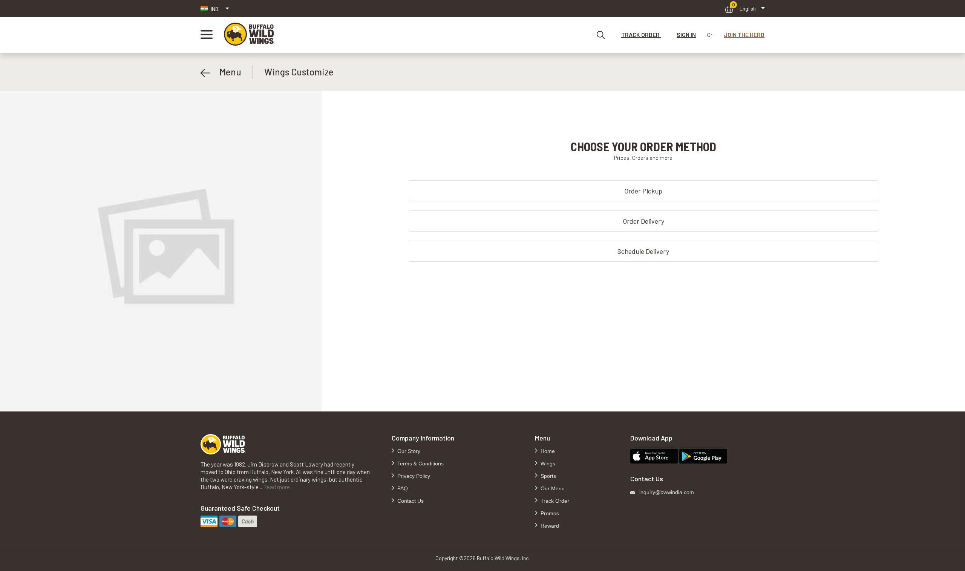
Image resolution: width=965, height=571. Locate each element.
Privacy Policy (413, 476)
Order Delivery (643, 221)
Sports (547, 476)
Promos (549, 513)
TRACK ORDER (641, 34)
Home (547, 451)
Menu (225, 71)
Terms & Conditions (420, 463)
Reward (549, 526)
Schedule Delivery (643, 251)
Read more (276, 487)
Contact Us (410, 501)
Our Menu (552, 488)
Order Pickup (643, 191)
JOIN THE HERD (744, 34)
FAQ (402, 488)
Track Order (554, 501)
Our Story (408, 451)
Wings (547, 463)
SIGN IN (686, 34)
